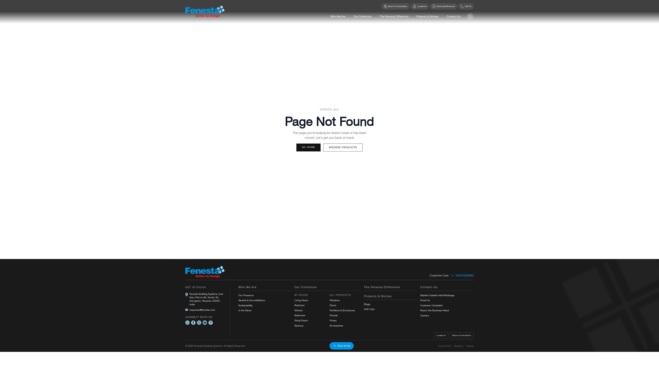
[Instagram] (199, 322)
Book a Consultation (461, 335)
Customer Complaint (431, 305)
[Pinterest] (211, 322)
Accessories (336, 325)
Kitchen (298, 310)
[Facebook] (193, 322)
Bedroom (299, 305)
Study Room (301, 320)
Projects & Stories (427, 16)
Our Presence (246, 295)
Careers (424, 315)
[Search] (470, 16)
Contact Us (454, 16)
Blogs (367, 304)
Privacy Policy (444, 346)
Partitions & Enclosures (342, 310)
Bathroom (299, 315)
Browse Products (343, 147)
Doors (333, 305)
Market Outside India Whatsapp (437, 295)
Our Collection (363, 16)
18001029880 (464, 275)
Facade (334, 315)
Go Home (308, 147)
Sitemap (470, 346)
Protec (333, 320)
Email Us (425, 300)
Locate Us (441, 335)
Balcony (298, 325)
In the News (244, 310)
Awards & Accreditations (251, 300)
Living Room (301, 300)
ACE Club (369, 309)
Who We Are (338, 16)
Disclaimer (458, 346)
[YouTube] (205, 322)
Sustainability (245, 305)
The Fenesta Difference (394, 16)
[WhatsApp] (187, 322)
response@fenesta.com (202, 310)
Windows (335, 300)
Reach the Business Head (434, 310)
